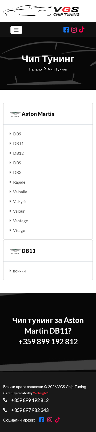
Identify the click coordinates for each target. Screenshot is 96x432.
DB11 (18, 143)
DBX (17, 172)
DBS (17, 162)
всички (19, 270)
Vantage (20, 220)
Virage (19, 230)
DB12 (18, 153)
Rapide (19, 182)
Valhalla (20, 191)
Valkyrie (20, 201)
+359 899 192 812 (30, 400)
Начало (35, 69)
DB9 (17, 133)
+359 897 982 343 (30, 410)
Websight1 (41, 393)
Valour (19, 211)
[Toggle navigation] (16, 30)
